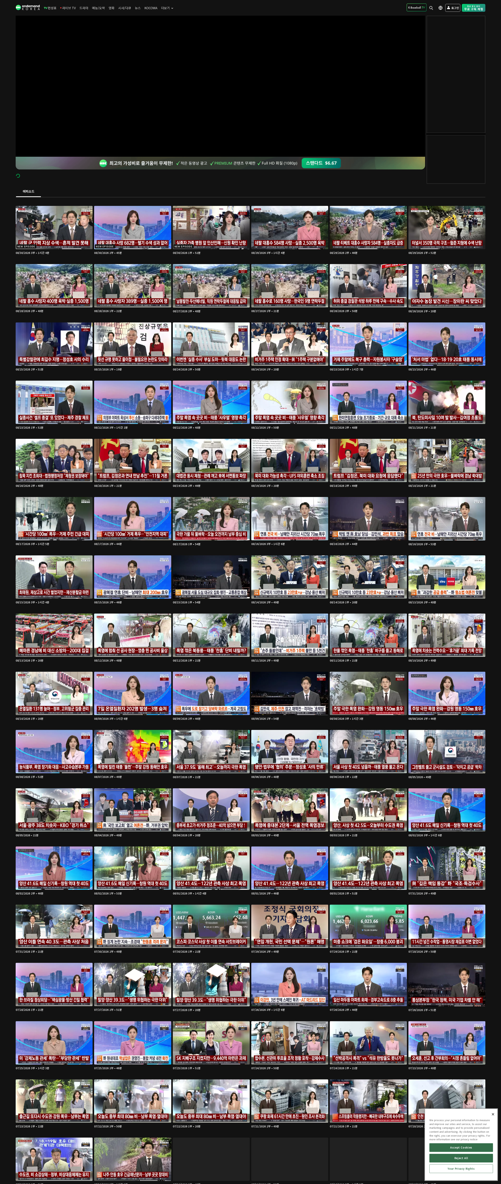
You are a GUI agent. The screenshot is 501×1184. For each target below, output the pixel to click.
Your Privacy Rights (461, 1168)
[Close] (493, 1114)
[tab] (28, 191)
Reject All (461, 1158)
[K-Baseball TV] (416, 7)
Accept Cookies (461, 1147)
